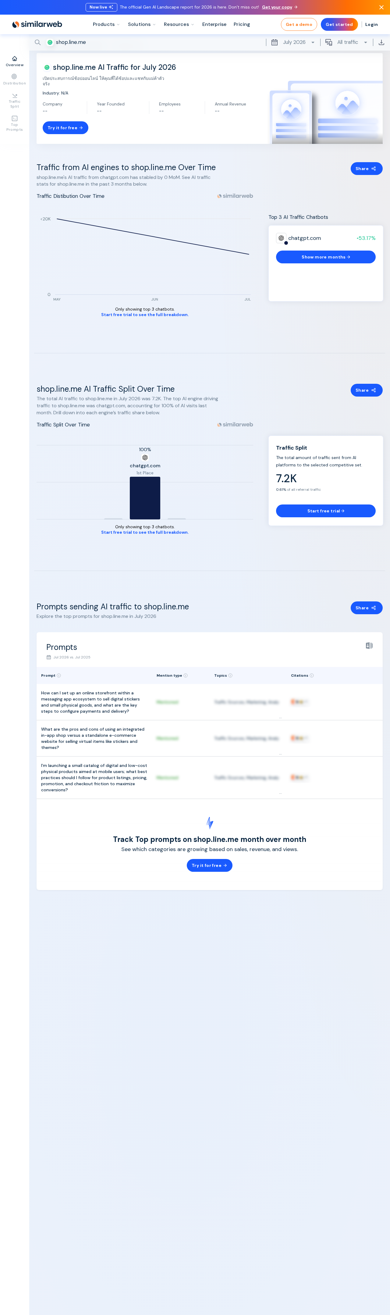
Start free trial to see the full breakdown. (145, 314)
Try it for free (62, 127)
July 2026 (294, 42)
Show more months (324, 257)
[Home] (37, 24)
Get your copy (277, 7)
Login (371, 24)
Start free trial (323, 511)
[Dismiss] (381, 7)
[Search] (209, 42)
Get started (339, 24)
